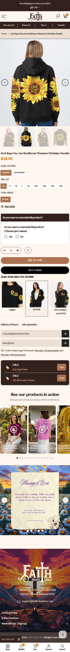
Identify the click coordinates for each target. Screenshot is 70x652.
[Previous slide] (4, 500)
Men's (44, 25)
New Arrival (8, 25)
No (21, 236)
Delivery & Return (10, 324)
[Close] (19, 639)
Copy (61, 367)
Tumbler (61, 25)
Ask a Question (29, 324)
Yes (11, 236)
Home (4, 33)
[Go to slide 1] (28, 531)
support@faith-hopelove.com (37, 601)
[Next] (65, 82)
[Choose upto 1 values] (15, 231)
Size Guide (9, 206)
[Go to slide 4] (39, 531)
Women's (26, 25)
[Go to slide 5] (42, 531)
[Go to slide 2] (31, 531)
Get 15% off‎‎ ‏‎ (8, 639)
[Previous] (4, 82)
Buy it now (35, 270)
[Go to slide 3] (35, 531)
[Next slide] (65, 500)
